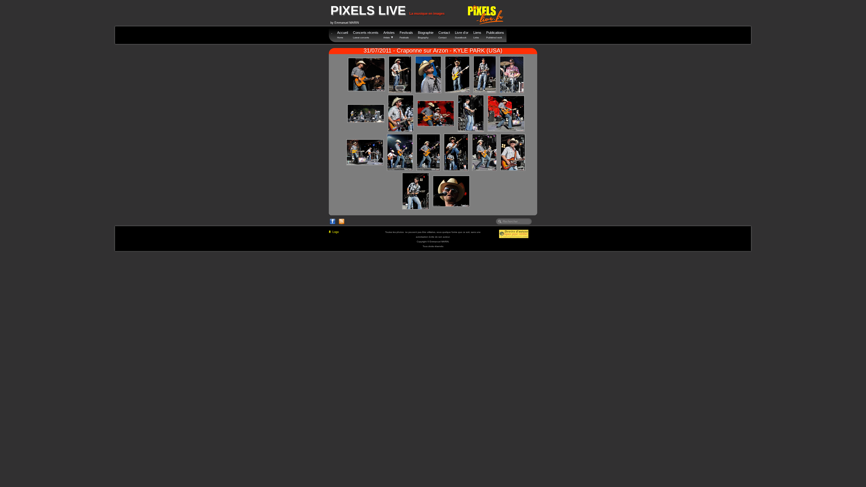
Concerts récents (365, 35)
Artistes (389, 35)
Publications (495, 35)
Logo (335, 232)
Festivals (406, 35)
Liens (477, 35)
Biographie (425, 35)
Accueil (342, 35)
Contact (444, 35)
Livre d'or (461, 35)
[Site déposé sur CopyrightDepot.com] (513, 233)
